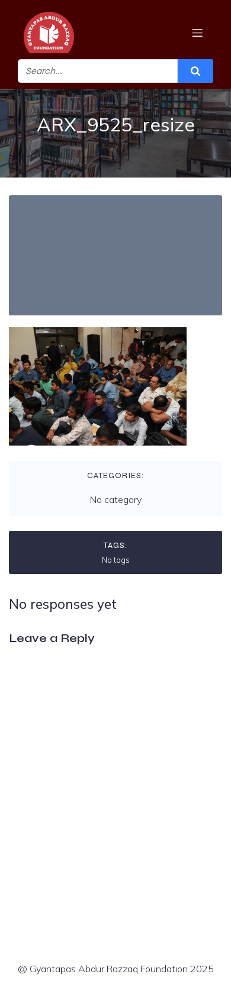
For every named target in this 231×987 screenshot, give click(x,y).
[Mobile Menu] (197, 32)
